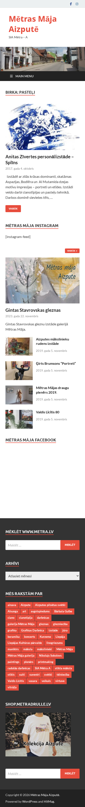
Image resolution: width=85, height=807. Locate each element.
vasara (33, 681)
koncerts (29, 636)
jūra (65, 630)
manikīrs (13, 649)
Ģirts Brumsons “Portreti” (56, 363)
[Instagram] (77, 4)
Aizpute (26, 605)
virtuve (60, 681)
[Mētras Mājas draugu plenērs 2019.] (19, 388)
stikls (11, 674)
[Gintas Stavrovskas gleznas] (42, 260)
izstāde (53, 630)
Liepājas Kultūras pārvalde (25, 643)
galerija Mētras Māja (21, 624)
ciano (11, 617)
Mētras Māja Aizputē (33, 23)
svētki (48, 674)
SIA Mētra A (42, 668)
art (24, 611)
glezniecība (60, 624)
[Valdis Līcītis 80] (19, 412)
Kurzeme (45, 636)
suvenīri (34, 674)
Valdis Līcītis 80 (47, 412)
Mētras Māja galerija (21, 655)
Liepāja (60, 636)
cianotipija (25, 617)
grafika (12, 630)
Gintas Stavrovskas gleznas (33, 310)
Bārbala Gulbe (63, 611)
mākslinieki (44, 649)
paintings (13, 662)
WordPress (29, 801)
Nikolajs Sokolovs (50, 655)
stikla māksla (63, 668)
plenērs (28, 662)
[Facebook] (70, 4)
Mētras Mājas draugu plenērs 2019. (52, 390)
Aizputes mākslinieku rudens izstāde (52, 341)
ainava (12, 605)
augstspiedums (40, 611)
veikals (46, 681)
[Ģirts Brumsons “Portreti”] (19, 364)
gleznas (44, 624)
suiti (22, 674)
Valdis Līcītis (16, 681)
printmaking (45, 662)
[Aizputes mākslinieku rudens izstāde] (19, 339)
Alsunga (13, 611)
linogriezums (54, 643)
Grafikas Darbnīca (32, 630)
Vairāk (11, 207)
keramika (14, 636)
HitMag (49, 801)
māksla (27, 649)
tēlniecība (63, 674)
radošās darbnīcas (19, 668)
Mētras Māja (64, 649)
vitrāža (12, 687)
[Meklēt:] (42, 545)
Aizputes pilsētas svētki (50, 605)
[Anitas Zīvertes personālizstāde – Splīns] (42, 127)
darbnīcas (43, 617)
